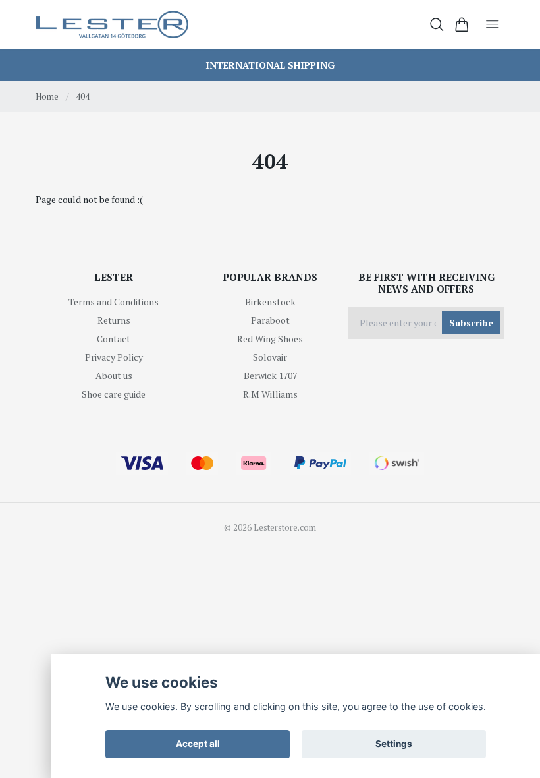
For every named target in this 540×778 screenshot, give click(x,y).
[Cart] (462, 24)
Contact (113, 338)
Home (47, 96)
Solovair (270, 357)
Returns (113, 320)
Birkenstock (270, 301)
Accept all (198, 743)
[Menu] (492, 24)
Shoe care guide (114, 394)
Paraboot (270, 320)
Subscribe (471, 322)
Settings (393, 743)
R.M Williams (270, 394)
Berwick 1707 (270, 375)
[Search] (437, 24)
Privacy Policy (114, 357)
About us (113, 375)
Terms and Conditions (113, 301)
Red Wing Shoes (270, 338)
